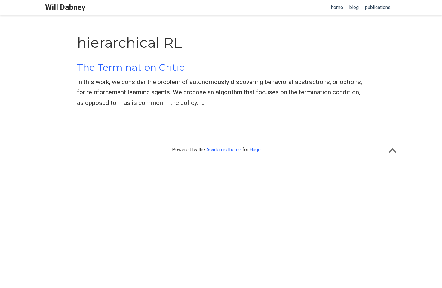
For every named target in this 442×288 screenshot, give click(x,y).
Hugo (255, 149)
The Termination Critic (130, 67)
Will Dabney (65, 7)
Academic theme (223, 149)
